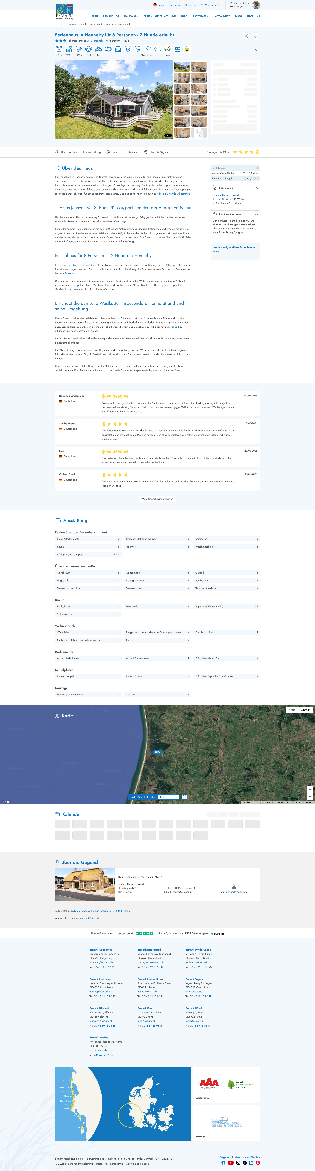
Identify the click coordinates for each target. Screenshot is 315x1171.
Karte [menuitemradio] (292, 710)
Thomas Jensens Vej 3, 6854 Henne (110, 911)
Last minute (222, 16)
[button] (158, 752)
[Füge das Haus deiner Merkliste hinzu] (256, 36)
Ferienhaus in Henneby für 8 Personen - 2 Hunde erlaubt (105, 24)
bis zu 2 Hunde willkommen (174, 194)
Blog (238, 16)
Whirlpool (98, 185)
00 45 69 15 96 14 (184, 888)
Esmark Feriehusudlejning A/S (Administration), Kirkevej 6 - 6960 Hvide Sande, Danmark (104, 1158)
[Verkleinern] (310, 796)
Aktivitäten (200, 16)
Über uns (253, 16)
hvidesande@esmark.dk (198, 962)
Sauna (77, 185)
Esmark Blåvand (99, 1008)
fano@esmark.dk (146, 1021)
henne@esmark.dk (182, 892)
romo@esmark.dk (194, 1021)
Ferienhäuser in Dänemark (85, 918)
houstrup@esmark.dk (100, 991)
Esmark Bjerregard (149, 950)
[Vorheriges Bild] (61, 99)
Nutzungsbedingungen (305, 802)
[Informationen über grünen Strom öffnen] (186, 50)
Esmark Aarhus (98, 1037)
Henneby (99, 41)
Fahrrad (174, 327)
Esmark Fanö (145, 1008)
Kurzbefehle (246, 802)
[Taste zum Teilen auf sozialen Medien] (247, 36)
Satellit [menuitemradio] (306, 710)
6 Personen (68, 273)
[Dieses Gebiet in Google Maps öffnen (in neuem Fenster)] (6, 801)
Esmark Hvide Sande (198, 950)
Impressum (102, 1164)
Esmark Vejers (194, 979)
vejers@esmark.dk (195, 991)
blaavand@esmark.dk (100, 1021)
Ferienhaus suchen (105, 16)
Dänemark (131, 16)
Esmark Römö (193, 1008)
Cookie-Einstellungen (137, 1164)
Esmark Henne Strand (226, 195)
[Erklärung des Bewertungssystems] (61, 41)
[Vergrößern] (310, 789)
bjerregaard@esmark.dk (150, 962)
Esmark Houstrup (100, 979)
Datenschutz (116, 1164)
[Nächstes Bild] (256, 51)
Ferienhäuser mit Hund (160, 16)
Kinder (186, 233)
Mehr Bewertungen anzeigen (157, 499)
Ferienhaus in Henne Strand (81, 265)
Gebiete (75, 911)
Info (184, 16)
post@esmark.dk (98, 1050)
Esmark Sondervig (100, 950)
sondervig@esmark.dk (101, 962)
